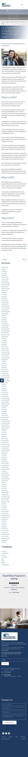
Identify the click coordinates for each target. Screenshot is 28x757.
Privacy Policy (17, 653)
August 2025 (4, 290)
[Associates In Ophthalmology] (6, 5)
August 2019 (4, 429)
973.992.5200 (4, 650)
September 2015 (5, 478)
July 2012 (3, 542)
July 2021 (3, 384)
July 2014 (3, 503)
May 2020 (4, 411)
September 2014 (5, 501)
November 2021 (5, 377)
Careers (23, 739)
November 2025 (5, 284)
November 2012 (5, 534)
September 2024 (5, 311)
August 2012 (4, 540)
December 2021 (5, 375)
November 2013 (5, 515)
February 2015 (5, 492)
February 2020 (5, 417)
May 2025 (4, 296)
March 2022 (4, 369)
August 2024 (4, 313)
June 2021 (3, 386)
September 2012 (5, 538)
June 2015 (3, 484)
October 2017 (5, 467)
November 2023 (5, 331)
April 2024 (4, 321)
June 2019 (3, 432)
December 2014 (5, 496)
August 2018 (4, 452)
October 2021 (5, 379)
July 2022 (3, 361)
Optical (3, 562)
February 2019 (5, 440)
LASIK (3, 101)
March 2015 (4, 490)
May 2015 (4, 486)
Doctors (3, 736)
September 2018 (5, 450)
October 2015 (5, 477)
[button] (2, 380)
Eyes (2, 559)
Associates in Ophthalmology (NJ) (15, 43)
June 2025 (3, 294)
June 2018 (3, 455)
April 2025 (4, 298)
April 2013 (4, 526)
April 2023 (4, 344)
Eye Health (4, 557)
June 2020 (3, 409)
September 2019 (5, 427)
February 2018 (5, 463)
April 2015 (4, 488)
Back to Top (4, 655)
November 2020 (5, 400)
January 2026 (4, 281)
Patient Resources (5, 739)
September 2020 (5, 403)
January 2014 (4, 513)
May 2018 (4, 457)
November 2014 (5, 498)
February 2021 (5, 394)
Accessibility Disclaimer (7, 653)
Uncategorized (5, 45)
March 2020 (4, 415)
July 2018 (3, 453)
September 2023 (5, 334)
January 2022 (4, 373)
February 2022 (5, 371)
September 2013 (5, 517)
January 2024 (4, 327)
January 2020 (4, 419)
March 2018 (4, 461)
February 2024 (5, 325)
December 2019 (5, 421)
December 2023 (5, 329)
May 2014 (4, 507)
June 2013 (3, 523)
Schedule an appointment (17, 246)
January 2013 (4, 532)
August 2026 (4, 267)
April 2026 (4, 275)
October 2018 (5, 448)
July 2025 (3, 292)
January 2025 (4, 304)
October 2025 (5, 286)
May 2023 (4, 342)
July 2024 (3, 315)
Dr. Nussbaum (4, 553)
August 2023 (4, 336)
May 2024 (4, 319)
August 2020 (4, 405)
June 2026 (3, 271)
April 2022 (4, 367)
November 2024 (5, 307)
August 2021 (4, 382)
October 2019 (5, 425)
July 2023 (3, 338)
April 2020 (4, 413)
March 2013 (4, 528)
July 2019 (3, 430)
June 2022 (3, 363)
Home (3, 21)
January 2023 (4, 350)
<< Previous (4, 259)
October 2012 (5, 536)
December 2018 (5, 444)
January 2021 (4, 396)
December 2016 (5, 469)
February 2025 (5, 302)
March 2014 (4, 509)
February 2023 (5, 348)
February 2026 (5, 279)
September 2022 (5, 357)
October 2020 (5, 402)
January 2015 (4, 494)
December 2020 (5, 398)
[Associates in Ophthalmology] (9, 636)
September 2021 (5, 380)
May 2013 (4, 525)
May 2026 (4, 273)
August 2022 (4, 359)
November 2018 (5, 446)
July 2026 (3, 269)
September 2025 (5, 288)
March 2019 (4, 438)
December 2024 (5, 306)
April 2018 (4, 459)
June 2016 (3, 471)
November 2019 (5, 423)
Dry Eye (3, 555)
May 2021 (4, 388)
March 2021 (4, 392)
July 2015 (3, 482)
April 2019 (4, 436)
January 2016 (4, 473)
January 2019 (4, 442)
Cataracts (3, 551)
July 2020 (3, 407)
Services (11, 736)
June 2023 (3, 340)
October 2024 (5, 309)
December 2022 (5, 352)
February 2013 (5, 530)
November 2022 (5, 354)
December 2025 (5, 283)
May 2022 (4, 365)
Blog (7, 21)
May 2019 (4, 434)
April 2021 (4, 390)
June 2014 (3, 505)
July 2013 (3, 521)
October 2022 (5, 355)
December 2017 (5, 465)
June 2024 (3, 317)
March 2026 (4, 277)
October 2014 (5, 500)
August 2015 (4, 480)
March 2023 (4, 346)
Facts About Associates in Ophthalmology (11, 652)
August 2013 (4, 519)
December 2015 (5, 475)
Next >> (25, 259)
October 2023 (5, 332)
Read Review (14, 589)
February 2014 (5, 511)
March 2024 (4, 323)
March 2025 (4, 300)
